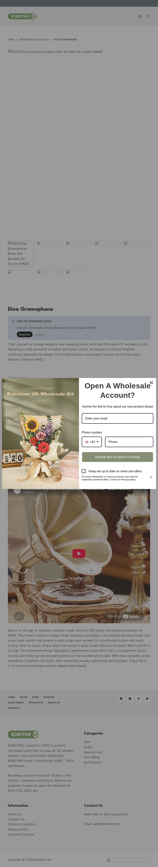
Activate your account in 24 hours (117, 457)
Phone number (92, 432)
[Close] (151, 382)
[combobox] (92, 442)
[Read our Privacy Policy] (151, 477)
